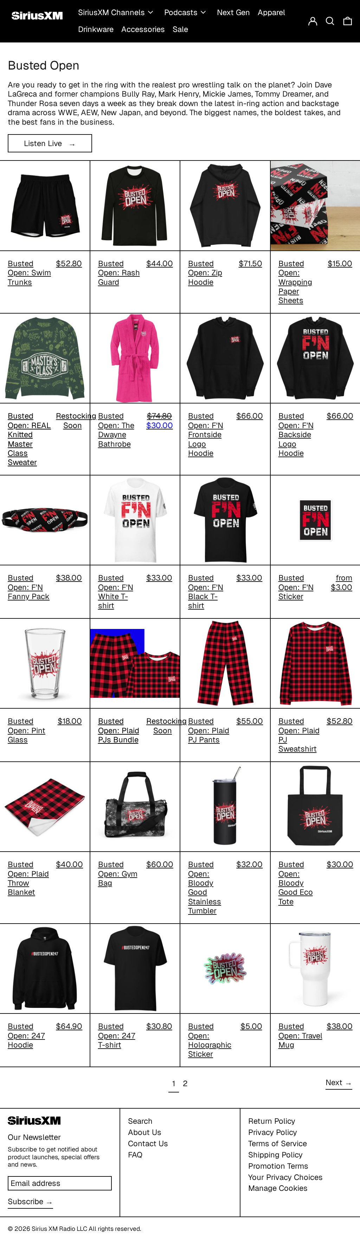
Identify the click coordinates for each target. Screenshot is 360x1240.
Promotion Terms (278, 1166)
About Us (144, 1132)
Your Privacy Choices (285, 1177)
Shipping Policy (275, 1155)
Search (140, 1121)
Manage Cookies (278, 1188)
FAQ (135, 1155)
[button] (330, 21)
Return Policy (271, 1121)
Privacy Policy (272, 1132)
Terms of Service (277, 1143)
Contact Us (148, 1143)
